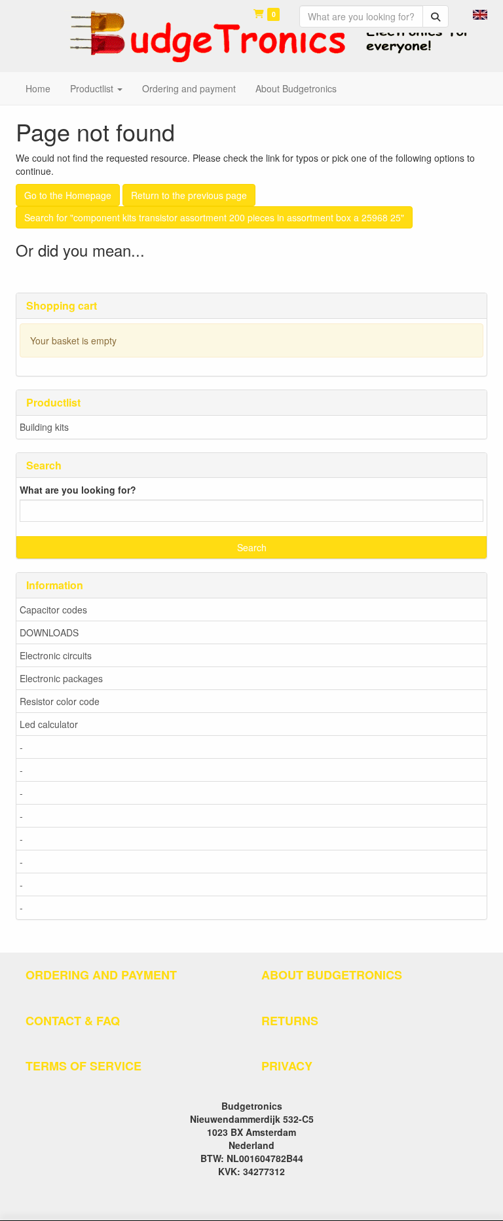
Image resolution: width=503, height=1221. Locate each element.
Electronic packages (61, 678)
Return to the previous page (189, 195)
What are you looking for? (78, 489)
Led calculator (49, 724)
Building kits (44, 426)
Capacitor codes (53, 609)
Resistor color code (60, 701)
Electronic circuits (56, 655)
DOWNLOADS (49, 632)
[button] (480, 13)
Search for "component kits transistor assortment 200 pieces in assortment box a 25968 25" (214, 217)
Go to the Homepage (67, 195)
